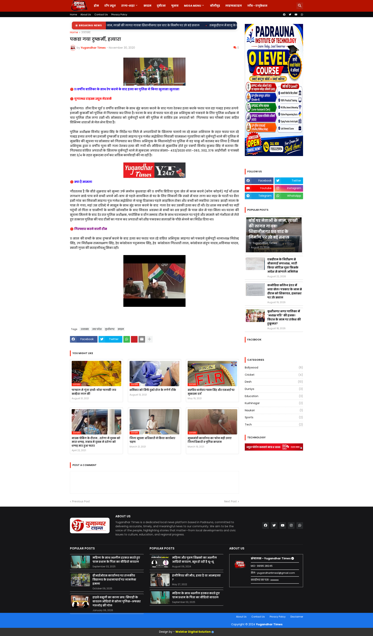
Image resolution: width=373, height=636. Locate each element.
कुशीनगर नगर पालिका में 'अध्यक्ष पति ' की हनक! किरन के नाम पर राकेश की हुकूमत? (284, 317)
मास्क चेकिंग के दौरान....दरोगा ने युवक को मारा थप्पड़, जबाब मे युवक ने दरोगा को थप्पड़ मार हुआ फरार (96, 442)
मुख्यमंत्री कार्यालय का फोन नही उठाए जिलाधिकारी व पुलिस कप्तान (210, 440)
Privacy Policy (119, 14)
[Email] (142, 339)
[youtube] (296, 14)
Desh (274, 382)
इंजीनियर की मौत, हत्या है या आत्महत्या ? (196, 578)
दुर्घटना (161, 6)
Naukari (274, 410)
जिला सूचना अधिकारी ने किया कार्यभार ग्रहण (152, 440)
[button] (299, 6)
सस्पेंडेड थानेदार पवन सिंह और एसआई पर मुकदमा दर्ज (211, 392)
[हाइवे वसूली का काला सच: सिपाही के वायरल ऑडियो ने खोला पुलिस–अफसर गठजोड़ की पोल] (80, 601)
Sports (274, 417)
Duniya (274, 389)
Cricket (274, 375)
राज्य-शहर (128, 6)
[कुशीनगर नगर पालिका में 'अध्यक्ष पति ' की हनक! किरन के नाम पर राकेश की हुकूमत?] (255, 315)
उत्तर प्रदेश (97, 329)
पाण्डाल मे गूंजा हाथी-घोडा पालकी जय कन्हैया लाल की (94, 392)
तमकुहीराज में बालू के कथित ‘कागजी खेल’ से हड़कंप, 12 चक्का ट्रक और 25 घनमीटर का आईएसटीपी (224, 25)
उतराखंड (86, 32)
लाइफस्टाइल (233, 6)
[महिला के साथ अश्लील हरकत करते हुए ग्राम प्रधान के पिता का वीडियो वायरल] (80, 562)
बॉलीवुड (215, 6)
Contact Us (101, 14)
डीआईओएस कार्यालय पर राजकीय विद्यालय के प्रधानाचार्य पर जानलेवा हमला (114, 580)
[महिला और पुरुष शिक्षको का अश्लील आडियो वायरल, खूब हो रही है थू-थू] (160, 562)
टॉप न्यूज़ (110, 6)
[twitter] (290, 14)
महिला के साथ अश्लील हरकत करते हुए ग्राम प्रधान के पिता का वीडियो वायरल (116, 560)
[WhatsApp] (126, 339)
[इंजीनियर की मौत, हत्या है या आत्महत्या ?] (160, 580)
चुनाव (175, 6)
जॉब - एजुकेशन (257, 6)
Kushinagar (274, 403)
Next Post (230, 501)
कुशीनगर (109, 329)
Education (274, 396)
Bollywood (274, 367)
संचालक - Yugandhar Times (271, 558)
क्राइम (147, 6)
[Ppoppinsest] (134, 339)
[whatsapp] (302, 14)
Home (73, 14)
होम (96, 6)
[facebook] (284, 14)
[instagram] (291, 525)
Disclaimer (296, 616)
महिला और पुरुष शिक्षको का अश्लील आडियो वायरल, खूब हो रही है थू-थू (194, 560)
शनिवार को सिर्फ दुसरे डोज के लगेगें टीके (153, 390)
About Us (85, 14)
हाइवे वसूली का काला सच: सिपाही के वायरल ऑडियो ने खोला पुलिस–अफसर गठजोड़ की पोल (116, 601)
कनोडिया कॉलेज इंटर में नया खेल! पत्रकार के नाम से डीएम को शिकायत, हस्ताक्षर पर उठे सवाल (284, 291)
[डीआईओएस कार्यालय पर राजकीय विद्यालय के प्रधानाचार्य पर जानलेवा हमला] (80, 580)
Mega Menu (192, 6)
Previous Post (81, 501)
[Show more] (149, 339)
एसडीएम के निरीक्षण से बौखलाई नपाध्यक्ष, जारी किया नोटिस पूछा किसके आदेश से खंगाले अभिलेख (282, 265)
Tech (274, 424)
